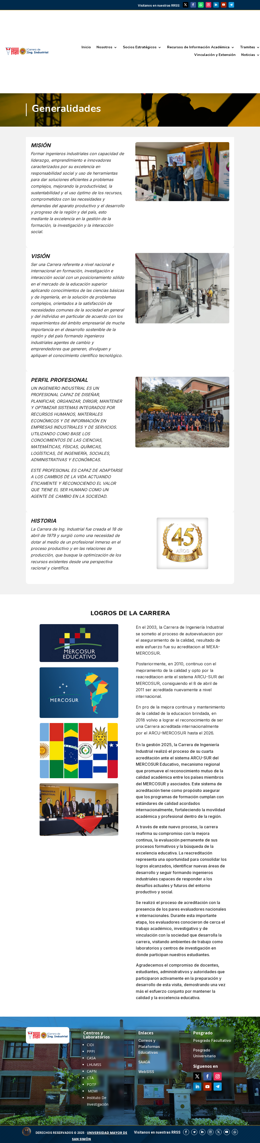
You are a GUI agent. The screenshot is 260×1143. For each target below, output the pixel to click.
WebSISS (146, 1072)
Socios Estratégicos (139, 48)
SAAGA (144, 1062)
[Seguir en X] (185, 5)
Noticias (248, 55)
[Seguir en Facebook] (193, 5)
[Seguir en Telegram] (231, 5)
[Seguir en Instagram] (208, 5)
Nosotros (104, 48)
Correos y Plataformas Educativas (149, 1046)
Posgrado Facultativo (212, 1040)
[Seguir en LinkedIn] (216, 5)
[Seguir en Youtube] (223, 5)
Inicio (86, 48)
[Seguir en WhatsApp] (201, 5)
